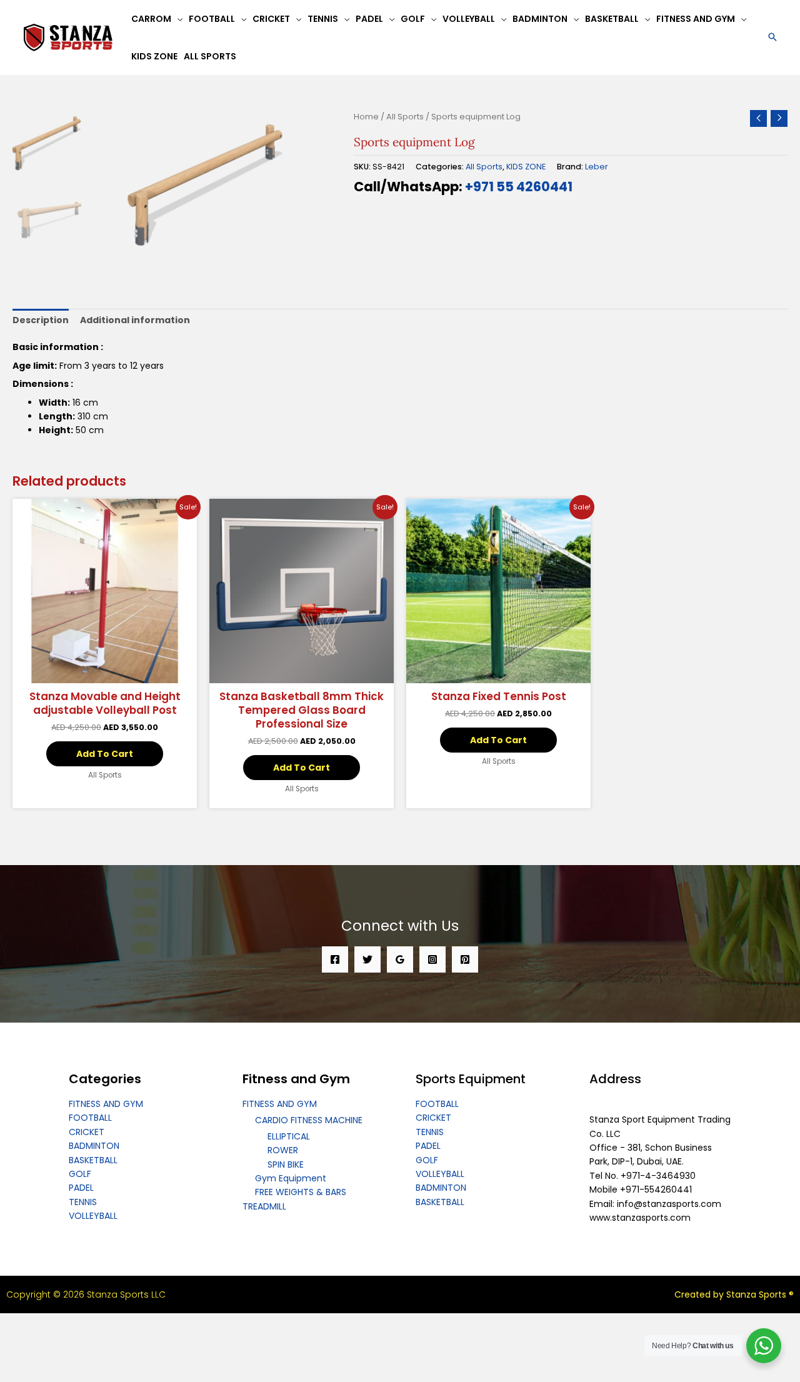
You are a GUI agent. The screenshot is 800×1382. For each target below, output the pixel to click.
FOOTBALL (90, 1117)
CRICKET (86, 1132)
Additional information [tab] (135, 320)
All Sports (405, 117)
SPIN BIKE (286, 1164)
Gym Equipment (290, 1178)
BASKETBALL (93, 1160)
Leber (596, 166)
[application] (176, 19)
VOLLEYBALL (93, 1215)
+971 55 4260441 (518, 187)
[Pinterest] (465, 959)
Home (366, 117)
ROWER (283, 1150)
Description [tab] (40, 320)
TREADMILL (264, 1206)
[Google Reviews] (400, 959)
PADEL (81, 1187)
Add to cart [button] (104, 754)
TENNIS (83, 1202)
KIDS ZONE (526, 166)
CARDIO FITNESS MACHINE (308, 1120)
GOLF (80, 1174)
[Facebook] (335, 959)
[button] (772, 38)
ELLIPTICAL (289, 1136)
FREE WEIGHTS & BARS (300, 1192)
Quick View (105, 672)
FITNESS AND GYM (106, 1104)
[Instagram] (432, 959)
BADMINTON (94, 1145)
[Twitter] (367, 959)
